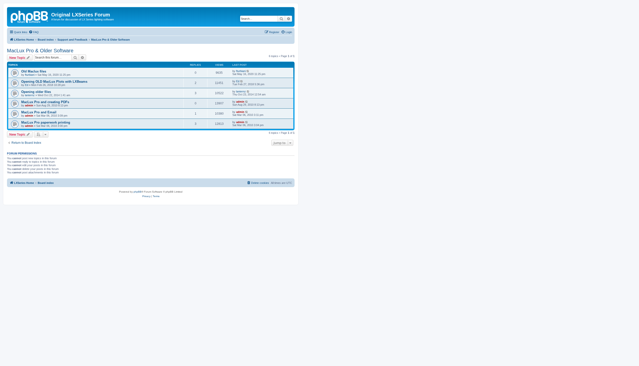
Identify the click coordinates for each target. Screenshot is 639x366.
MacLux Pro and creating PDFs (45, 102)
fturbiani (29, 74)
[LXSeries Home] (29, 16)
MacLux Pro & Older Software (40, 50)
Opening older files (36, 92)
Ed (26, 84)
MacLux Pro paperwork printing (45, 122)
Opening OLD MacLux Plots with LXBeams (54, 81)
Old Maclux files (33, 71)
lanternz (30, 95)
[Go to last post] (248, 71)
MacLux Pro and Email (38, 112)
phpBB (138, 191)
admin (29, 105)
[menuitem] (34, 32)
